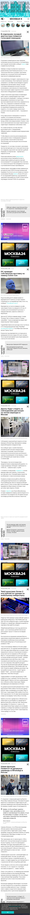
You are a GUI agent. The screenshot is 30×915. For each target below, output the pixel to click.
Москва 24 (15, 19)
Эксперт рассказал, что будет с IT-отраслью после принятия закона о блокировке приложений (16, 898)
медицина (3, 218)
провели (15, 174)
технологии (8, 218)
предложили (19, 156)
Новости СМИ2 (4, 242)
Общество (13, 763)
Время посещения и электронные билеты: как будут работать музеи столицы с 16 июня (15, 531)
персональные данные (14, 906)
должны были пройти (7, 328)
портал (24, 64)
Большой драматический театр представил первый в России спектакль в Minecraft (17, 348)
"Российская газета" (12, 303)
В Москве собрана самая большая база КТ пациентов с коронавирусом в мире (17, 208)
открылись (8, 491)
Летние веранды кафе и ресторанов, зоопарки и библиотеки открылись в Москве (16, 526)
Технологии (13, 31)
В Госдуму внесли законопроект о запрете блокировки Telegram (15, 902)
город (2, 356)
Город (12, 268)
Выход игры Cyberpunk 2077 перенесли (17, 344)
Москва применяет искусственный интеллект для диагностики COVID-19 (16, 211)
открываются (19, 470)
